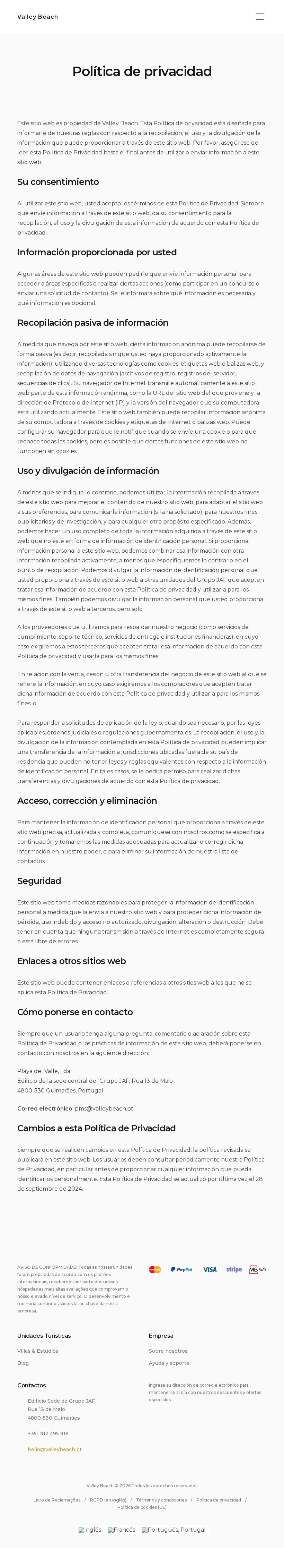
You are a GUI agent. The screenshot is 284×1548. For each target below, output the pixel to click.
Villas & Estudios (38, 1351)
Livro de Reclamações (57, 1500)
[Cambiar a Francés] (122, 1530)
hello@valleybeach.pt (55, 1449)
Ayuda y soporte (169, 1363)
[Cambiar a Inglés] (90, 1530)
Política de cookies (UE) (142, 1507)
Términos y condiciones (161, 1500)
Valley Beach (37, 17)
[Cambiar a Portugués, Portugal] (174, 1530)
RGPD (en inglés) (108, 1500)
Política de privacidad (218, 1500)
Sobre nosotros (168, 1351)
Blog (23, 1363)
